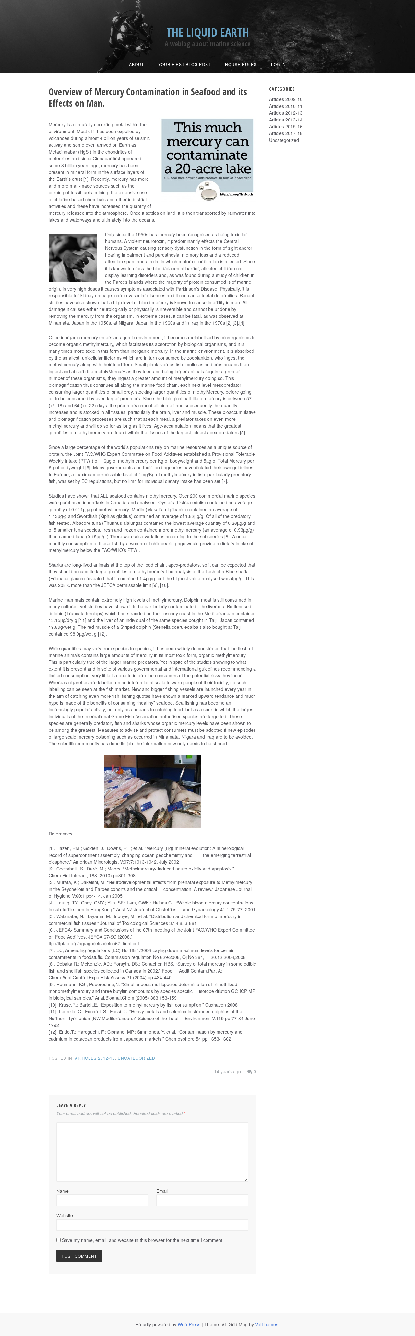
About (136, 64)
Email (162, 1191)
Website (64, 1215)
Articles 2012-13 (95, 1058)
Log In (278, 64)
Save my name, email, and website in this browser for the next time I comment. (143, 1240)
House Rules (241, 64)
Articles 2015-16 (285, 126)
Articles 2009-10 (285, 99)
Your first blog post (184, 64)
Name (62, 1191)
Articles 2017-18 (285, 133)
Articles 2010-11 (285, 106)
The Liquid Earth (207, 32)
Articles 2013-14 (285, 119)
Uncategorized (136, 1058)
